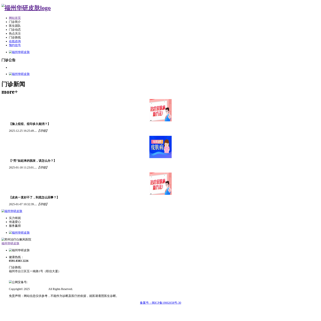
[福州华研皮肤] (26, 7)
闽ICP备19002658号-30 (23, 278)
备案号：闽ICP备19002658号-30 (160, 302)
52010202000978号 (39, 282)
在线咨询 (15, 41)
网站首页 (15, 17)
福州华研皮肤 (10, 243)
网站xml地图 (82, 289)
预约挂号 (15, 45)
